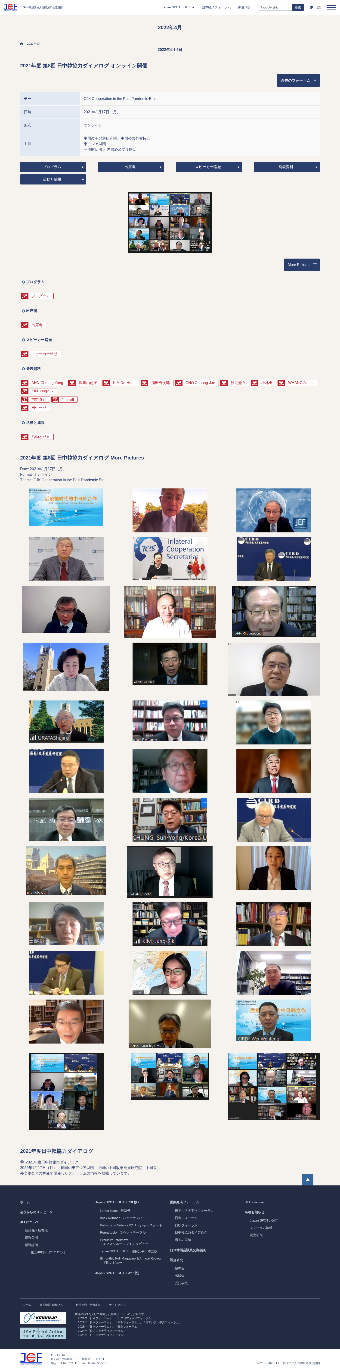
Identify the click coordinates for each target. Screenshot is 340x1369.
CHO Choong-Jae (200, 383)
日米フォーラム (186, 1218)
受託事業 (181, 1283)
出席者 (130, 167)
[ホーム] (21, 43)
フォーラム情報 (261, 1228)
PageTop (307, 1179)
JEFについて (29, 1222)
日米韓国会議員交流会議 (188, 1250)
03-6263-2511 (68, 1363)
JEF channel (255, 1202)
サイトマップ (117, 1304)
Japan (264, 1220)
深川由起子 (88, 383)
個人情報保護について (53, 1304)
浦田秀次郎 (160, 383)
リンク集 (25, 1304)
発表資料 (285, 167)
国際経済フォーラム (184, 1202)
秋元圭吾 (238, 383)
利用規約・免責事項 (88, 1304)
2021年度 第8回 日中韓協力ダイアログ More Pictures (82, 458)
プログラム (52, 167)
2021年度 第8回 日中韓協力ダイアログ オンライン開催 (83, 66)
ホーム (25, 1202)
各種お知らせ (254, 1212)
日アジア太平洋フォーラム (194, 1211)
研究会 (180, 1268)
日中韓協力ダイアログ (191, 1232)
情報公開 (31, 1237)
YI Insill (68, 399)
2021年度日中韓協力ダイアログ (56, 1151)
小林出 (266, 383)
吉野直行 (38, 399)
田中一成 (38, 408)
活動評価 (31, 1245)
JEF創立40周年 (46, 1252)
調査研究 (176, 1260)
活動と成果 (52, 179)
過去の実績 (183, 1240)
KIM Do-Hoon (124, 383)
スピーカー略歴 (208, 167)
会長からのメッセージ (36, 1212)
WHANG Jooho (301, 383)
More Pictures (299, 265)
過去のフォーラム (300, 81)
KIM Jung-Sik (42, 391)
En (319, 7)
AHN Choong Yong (47, 383)
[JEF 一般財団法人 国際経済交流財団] (33, 7)
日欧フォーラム (186, 1225)
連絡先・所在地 (36, 1230)
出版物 (180, 1276)
